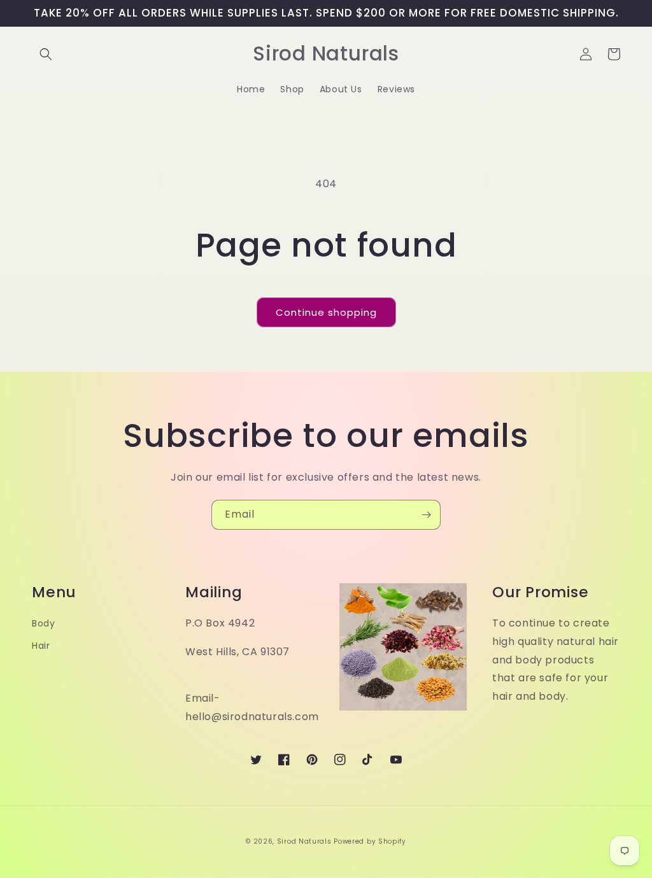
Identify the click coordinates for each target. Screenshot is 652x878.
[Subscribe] (426, 515)
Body (43, 623)
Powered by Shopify (370, 841)
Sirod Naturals (304, 841)
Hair (41, 645)
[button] (46, 54)
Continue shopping (326, 312)
